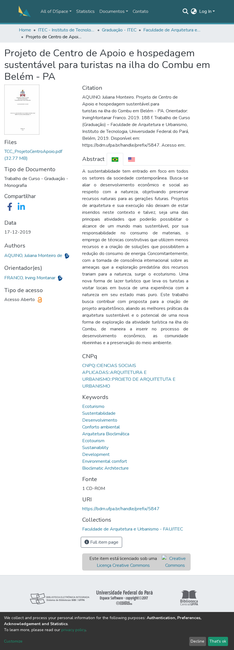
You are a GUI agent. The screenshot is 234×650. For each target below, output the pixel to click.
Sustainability (95, 447)
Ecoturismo (93, 406)
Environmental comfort (104, 461)
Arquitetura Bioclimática (105, 434)
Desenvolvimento (99, 420)
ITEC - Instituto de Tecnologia (66, 30)
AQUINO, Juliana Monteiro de (33, 255)
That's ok (217, 641)
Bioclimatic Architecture (105, 468)
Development (96, 454)
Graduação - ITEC (119, 30)
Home (25, 30)
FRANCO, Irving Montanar (30, 278)
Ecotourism (93, 441)
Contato (140, 11)
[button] (193, 11)
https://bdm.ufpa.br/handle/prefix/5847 (121, 509)
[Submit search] (185, 11)
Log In (205, 11)
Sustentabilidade (99, 413)
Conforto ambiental (101, 427)
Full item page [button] (103, 542)
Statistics (85, 11)
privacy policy (73, 630)
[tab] (115, 159)
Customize (13, 641)
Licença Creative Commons (123, 565)
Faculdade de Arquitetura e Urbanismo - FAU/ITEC (171, 30)
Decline (197, 641)
